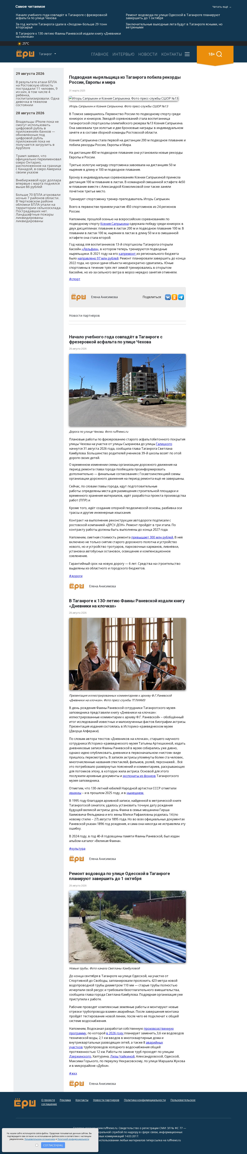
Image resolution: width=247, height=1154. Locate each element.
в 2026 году (115, 1033)
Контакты (81, 1100)
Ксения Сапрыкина (114, 224)
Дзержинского (80, 1056)
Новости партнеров (106, 1100)
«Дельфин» (90, 249)
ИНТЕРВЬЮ (123, 54)
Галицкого (164, 444)
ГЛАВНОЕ (100, 54)
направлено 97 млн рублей (98, 258)
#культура (77, 848)
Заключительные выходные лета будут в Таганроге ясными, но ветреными (174, 25)
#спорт (74, 279)
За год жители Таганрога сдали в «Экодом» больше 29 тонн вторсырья (61, 25)
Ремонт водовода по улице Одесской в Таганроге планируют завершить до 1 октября (173, 16)
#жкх (73, 1073)
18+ (211, 54)
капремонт (127, 254)
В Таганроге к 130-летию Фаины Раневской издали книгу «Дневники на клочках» (68, 35)
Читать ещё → (222, 7)
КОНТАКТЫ (171, 54)
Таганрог (46, 54)
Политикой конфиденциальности (73, 1139)
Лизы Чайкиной (122, 1056)
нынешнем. (135, 793)
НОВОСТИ (147, 54)
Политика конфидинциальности (145, 1100)
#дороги (75, 576)
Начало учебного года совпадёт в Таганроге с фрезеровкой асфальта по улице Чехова (61, 16)
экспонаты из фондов (139, 776)
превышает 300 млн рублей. (152, 537)
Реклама (65, 1100)
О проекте (48, 1100)
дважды (75, 793)
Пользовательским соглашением (40, 1139)
